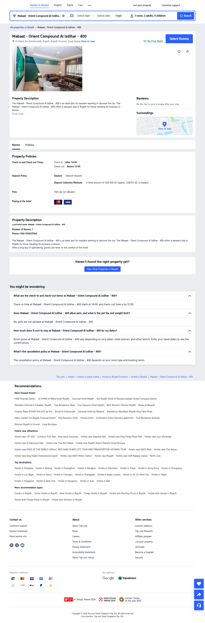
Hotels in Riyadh (139, 377)
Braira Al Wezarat (146, 405)
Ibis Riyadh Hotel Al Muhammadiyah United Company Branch (127, 398)
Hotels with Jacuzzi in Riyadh (162, 493)
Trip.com (60, 377)
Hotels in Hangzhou (68, 481)
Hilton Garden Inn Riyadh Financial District (35, 418)
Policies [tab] (29, 144)
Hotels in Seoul (43, 474)
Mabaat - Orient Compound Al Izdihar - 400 (49, 36)
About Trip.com (79, 526)
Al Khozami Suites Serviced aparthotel (114, 418)
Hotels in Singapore (24, 481)
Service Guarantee (19, 531)
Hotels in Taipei (159, 474)
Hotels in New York (46, 481)
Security (139, 557)
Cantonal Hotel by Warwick (91, 411)
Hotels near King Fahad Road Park (125, 436)
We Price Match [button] (155, 41)
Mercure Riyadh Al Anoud (27, 424)
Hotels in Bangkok (87, 468)
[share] (199, 594)
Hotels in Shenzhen (108, 468)
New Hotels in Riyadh (70, 493)
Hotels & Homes (39, 5)
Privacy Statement (81, 547)
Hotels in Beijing (44, 468)
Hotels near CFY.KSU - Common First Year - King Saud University (46, 436)
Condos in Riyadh (23, 493)
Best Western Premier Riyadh (121, 405)
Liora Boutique (49, 424)
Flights (58, 5)
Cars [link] (80, 5)
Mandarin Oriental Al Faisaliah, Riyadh (33, 405)
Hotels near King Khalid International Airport (36, 456)
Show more (18, 114)
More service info (18, 536)
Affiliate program (143, 536)
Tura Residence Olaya (64, 405)
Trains (70, 5)
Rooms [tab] (16, 144)
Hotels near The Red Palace (60, 443)
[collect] (199, 583)
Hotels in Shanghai (24, 468)
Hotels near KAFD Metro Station (76, 456)
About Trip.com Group (83, 557)
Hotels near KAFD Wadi (140, 449)
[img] (47, 68)
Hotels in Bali (103, 481)
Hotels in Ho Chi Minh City (136, 474)
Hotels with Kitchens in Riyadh (67, 499)
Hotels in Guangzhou (64, 468)
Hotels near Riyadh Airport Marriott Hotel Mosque (100, 443)
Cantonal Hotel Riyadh (83, 398)
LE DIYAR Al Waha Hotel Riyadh (53, 398)
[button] (89, 5)
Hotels (71, 377)
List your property (144, 541)
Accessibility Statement (83, 552)
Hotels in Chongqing (171, 468)
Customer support (18, 526)
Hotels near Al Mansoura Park (29, 443)
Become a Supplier (144, 552)
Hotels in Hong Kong (148, 468)
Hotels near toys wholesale (158, 436)
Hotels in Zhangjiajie (85, 474)
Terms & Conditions (81, 541)
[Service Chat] (199, 605)
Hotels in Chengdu (63, 474)
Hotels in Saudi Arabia (88, 377)
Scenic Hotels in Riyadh (45, 493)
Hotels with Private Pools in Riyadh (32, 499)
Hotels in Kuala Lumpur (109, 474)
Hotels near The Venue (165, 449)
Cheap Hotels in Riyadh (95, 493)
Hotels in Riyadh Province (115, 377)
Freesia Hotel (87, 418)
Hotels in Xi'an (87, 481)
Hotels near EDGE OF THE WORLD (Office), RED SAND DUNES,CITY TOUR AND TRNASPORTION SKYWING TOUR (70, 449)
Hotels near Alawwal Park (93, 436)
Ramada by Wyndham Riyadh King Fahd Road (129, 411)
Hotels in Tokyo (128, 468)
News (75, 531)
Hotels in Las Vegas (24, 474)
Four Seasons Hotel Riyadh (91, 405)
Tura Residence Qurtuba (148, 418)
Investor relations (143, 526)
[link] (142, 5)
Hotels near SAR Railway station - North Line (138, 456)
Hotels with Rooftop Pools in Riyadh (128, 493)
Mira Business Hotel (68, 418)
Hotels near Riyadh (104, 456)
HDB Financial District (25, 398)
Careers (76, 536)
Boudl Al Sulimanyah (65, 411)
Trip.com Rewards (144, 531)
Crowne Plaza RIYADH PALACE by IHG (33, 411)
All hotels (139, 547)
